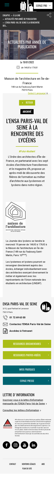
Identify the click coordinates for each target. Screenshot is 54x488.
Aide (43, 463)
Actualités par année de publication (20, 18)
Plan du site (27, 468)
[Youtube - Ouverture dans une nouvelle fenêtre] (24, 445)
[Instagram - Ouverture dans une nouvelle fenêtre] (15, 445)
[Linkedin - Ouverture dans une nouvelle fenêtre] (33, 445)
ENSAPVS (6, 15)
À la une (16, 15)
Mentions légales (29, 463)
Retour (29, 102)
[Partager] (49, 15)
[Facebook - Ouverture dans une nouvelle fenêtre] (6, 445)
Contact (12, 463)
